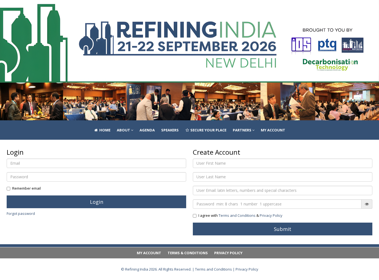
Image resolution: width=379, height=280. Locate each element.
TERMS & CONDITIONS (188, 252)
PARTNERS (242, 9)
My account (273, 9)
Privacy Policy (271, 215)
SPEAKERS (170, 9)
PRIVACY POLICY (228, 252)
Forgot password (21, 213)
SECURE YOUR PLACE (208, 9)
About (124, 9)
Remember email (26, 188)
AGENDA (147, 9)
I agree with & (240, 215)
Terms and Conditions (237, 215)
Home (104, 9)
